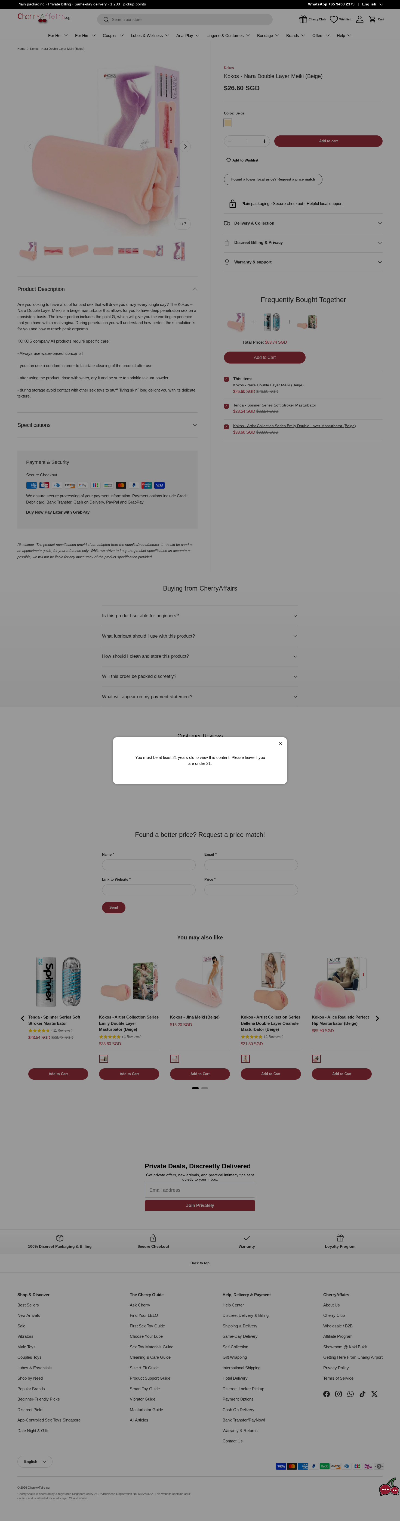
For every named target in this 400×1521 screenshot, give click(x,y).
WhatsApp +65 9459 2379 (331, 4)
